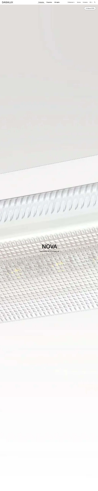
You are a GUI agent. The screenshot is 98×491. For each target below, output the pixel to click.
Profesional (70, 2)
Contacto (85, 2)
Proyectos (49, 2)
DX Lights (57, 2)
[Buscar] (95, 2)
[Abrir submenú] (74, 2)
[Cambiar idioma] (92, 2)
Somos (79, 2)
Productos (41, 2)
